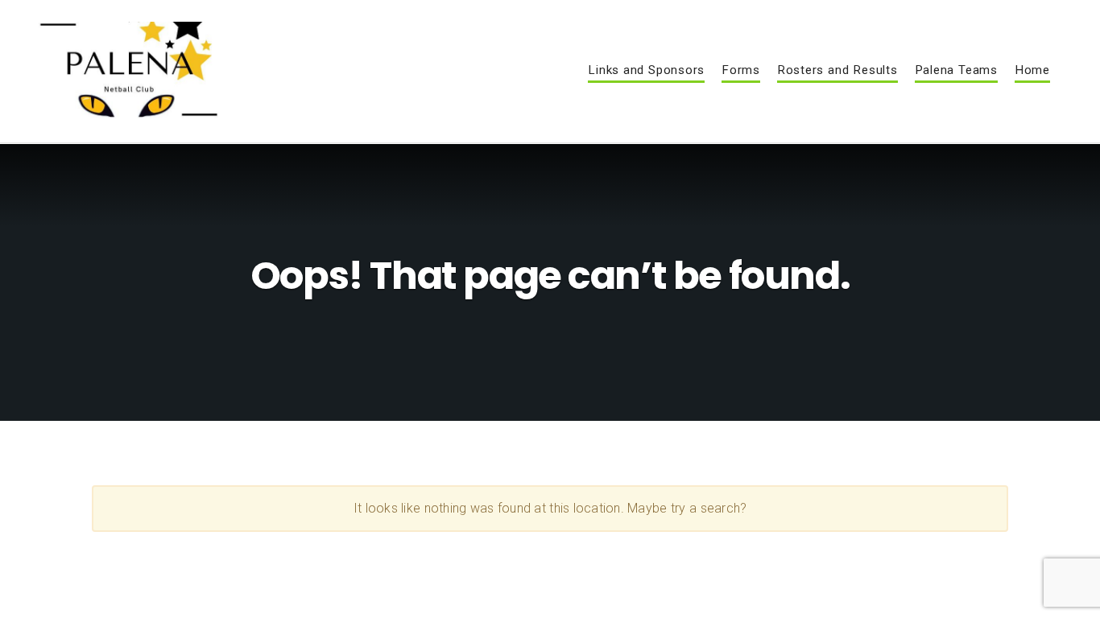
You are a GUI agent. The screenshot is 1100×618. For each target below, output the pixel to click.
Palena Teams (956, 70)
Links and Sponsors (646, 70)
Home (1032, 70)
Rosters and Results (837, 70)
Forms (741, 70)
